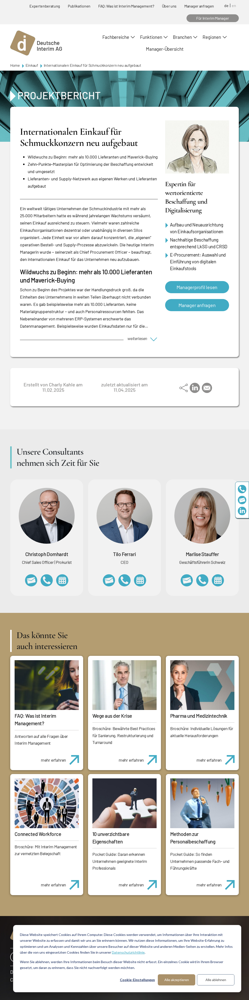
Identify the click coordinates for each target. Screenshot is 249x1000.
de (226, 5)
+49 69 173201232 (47, 580)
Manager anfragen (199, 6)
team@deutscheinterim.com (242, 500)
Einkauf (32, 65)
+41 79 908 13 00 (202, 580)
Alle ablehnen (215, 980)
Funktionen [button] (151, 37)
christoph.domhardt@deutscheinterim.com (31, 580)
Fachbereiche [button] (115, 37)
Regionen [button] (212, 37)
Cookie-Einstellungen (137, 980)
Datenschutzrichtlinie (128, 952)
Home (15, 65)
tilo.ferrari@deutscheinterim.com (109, 580)
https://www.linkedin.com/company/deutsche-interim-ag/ (242, 511)
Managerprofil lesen (197, 287)
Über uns (169, 6)
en (234, 5)
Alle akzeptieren (176, 980)
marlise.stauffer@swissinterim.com (187, 580)
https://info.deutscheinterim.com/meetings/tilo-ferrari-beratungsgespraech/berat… (140, 580)
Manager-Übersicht (164, 49)
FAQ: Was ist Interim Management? (126, 6)
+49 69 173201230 (242, 489)
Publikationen (79, 6)
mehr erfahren (53, 760)
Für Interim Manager (212, 18)
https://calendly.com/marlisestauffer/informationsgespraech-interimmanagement (218, 580)
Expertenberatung (44, 6)
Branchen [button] (182, 37)
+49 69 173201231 (124, 580)
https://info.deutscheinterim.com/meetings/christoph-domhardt (62, 580)
